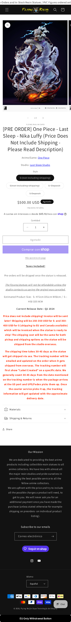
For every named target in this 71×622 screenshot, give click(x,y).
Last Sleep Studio (40, 165)
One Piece (43, 157)
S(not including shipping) (26, 186)
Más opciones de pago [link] (35, 257)
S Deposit (36, 194)
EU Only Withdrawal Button (36, 618)
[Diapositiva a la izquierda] (28, 118)
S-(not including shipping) (37, 178)
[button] (7, 10)
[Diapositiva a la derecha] (43, 118)
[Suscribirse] (53, 536)
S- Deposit (56, 186)
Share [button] (9, 429)
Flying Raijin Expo (29, 608)
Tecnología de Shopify (47, 608)
